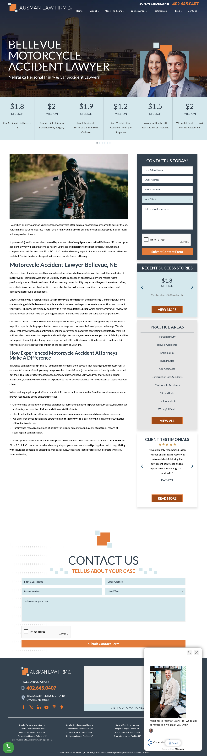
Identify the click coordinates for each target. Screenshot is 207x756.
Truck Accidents (167, 400)
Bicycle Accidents (167, 344)
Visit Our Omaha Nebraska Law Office (141, 707)
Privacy (110, 752)
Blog (177, 10)
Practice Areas (138, 10)
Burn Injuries (167, 360)
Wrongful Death (167, 409)
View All (167, 421)
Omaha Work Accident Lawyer (79, 728)
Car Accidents (167, 368)
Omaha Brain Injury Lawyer (127, 725)
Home (79, 10)
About (93, 10)
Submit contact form (167, 252)
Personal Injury (167, 336)
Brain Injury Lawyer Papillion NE (127, 736)
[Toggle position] (189, 652)
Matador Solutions (142, 752)
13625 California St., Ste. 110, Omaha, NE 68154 (46, 697)
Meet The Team (113, 10)
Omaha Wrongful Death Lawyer (127, 732)
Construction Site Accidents (167, 376)
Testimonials (160, 10)
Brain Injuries (167, 352)
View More (167, 310)
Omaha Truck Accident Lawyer (79, 732)
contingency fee (71, 418)
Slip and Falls (167, 392)
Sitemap (118, 752)
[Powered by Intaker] (179, 749)
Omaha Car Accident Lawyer (32, 728)
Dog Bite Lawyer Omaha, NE (127, 728)
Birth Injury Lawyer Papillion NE (79, 736)
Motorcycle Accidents (167, 384)
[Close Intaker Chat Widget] (196, 652)
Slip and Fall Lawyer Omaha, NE (32, 732)
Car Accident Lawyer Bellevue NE (32, 736)
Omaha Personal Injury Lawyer (32, 725)
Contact (192, 10)
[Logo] (46, 675)
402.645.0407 (185, 4)
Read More (167, 498)
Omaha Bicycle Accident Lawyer (80, 725)
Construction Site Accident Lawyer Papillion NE (32, 740)
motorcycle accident (67, 299)
